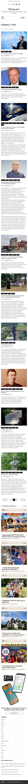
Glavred (3, 55)
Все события (24, 506)
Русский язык (3, 745)
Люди (2, 51)
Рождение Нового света (7, 344)
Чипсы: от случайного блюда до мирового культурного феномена (13, 763)
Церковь (13, 293)
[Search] (25, 17)
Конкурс (2, 724)
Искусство (3, 180)
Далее (24, 500)
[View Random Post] (20, 17)
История (3, 87)
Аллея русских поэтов (6, 429)
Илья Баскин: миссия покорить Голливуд (11, 89)
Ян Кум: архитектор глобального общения (12, 53)
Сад (1, 747)
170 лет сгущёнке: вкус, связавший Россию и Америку (11, 774)
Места (7, 254)
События (2, 750)
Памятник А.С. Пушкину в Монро (9, 474)
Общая (10, 87)
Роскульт (14, 9)
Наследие (6, 51)
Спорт (2, 752)
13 (11, 499)
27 (21, 499)
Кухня (2, 726)
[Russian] (4, 782)
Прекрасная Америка (5, 740)
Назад (4, 500)
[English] (2, 782)
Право (2, 738)
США (10, 51)
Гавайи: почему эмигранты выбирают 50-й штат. (10, 769)
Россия (13, 87)
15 (16, 499)
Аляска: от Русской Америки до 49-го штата (9, 772)
